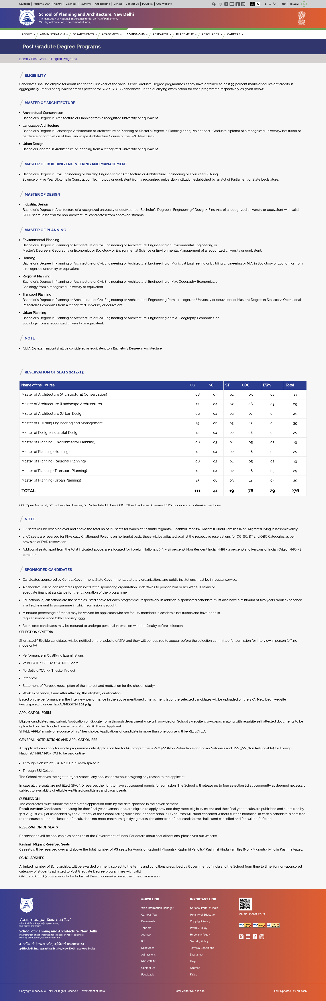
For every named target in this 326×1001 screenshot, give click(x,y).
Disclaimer (196, 954)
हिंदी (283, 4)
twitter (226, 4)
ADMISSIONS (136, 34)
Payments (85, 3)
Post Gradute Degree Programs (53, 59)
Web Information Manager (157, 908)
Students (24, 3)
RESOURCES (210, 34)
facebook (238, 4)
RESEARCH (160, 34)
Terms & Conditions (202, 948)
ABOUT (27, 34)
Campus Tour (149, 914)
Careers (233, 34)
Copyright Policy (200, 921)
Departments (83, 34)
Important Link (203, 899)
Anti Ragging (102, 3)
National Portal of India (204, 908)
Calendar (71, 3)
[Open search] (304, 4)
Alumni (58, 3)
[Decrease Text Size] (266, 4)
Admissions (148, 954)
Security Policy (199, 941)
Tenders (146, 928)
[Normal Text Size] (270, 4)
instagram (243, 4)
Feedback (147, 974)
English (294, 4)
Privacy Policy (198, 928)
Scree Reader (220, 4)
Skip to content (214, 4)
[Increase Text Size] (275, 4)
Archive (146, 934)
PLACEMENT (185, 34)
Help (193, 961)
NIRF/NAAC (148, 961)
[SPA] (76, 18)
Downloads (148, 921)
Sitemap (195, 967)
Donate (118, 3)
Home (23, 59)
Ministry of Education (203, 914)
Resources (147, 948)
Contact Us (132, 3)
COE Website (164, 3)
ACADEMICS (110, 34)
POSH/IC (147, 3)
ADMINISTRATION (52, 34)
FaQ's (193, 974)
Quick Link (150, 899)
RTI (143, 941)
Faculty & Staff (41, 3)
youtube (232, 4)
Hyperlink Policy (200, 934)
